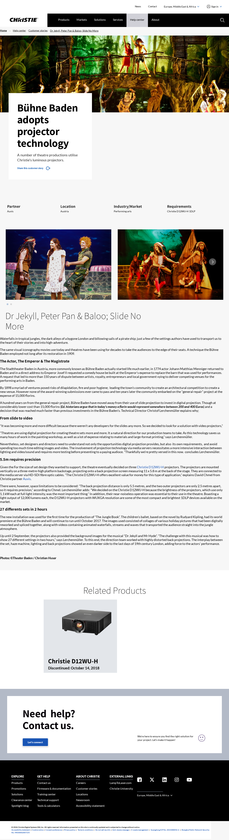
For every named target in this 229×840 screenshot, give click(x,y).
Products (63, 19)
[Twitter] (152, 780)
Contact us (44, 782)
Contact (152, 6)
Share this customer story (30, 168)
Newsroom (83, 800)
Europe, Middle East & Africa (180, 6)
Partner (13, 206)
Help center (137, 19)
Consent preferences (53, 830)
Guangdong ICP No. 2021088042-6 (165, 830)
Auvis (27, 479)
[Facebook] (139, 780)
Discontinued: (59, 668)
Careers (81, 782)
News (138, 6)
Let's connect (35, 742)
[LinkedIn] (164, 780)
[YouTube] (189, 780)
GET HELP (43, 776)
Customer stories (38, 30)
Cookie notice (37, 830)
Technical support (48, 800)
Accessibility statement (90, 805)
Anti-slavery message (120, 830)
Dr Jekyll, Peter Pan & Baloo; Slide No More (74, 30)
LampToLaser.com (120, 782)
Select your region (150, 789)
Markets (82, 19)
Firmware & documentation (54, 788)
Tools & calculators (48, 805)
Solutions (100, 19)
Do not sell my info (102, 830)
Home (3, 30)
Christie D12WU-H (150, 467)
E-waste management (139, 830)
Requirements (179, 206)
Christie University (121, 788)
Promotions (18, 788)
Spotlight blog (20, 805)
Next (212, 262)
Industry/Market (128, 206)
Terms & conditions (85, 830)
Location (67, 206)
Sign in (215, 6)
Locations (82, 794)
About (155, 19)
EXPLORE (17, 776)
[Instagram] (177, 780)
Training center (46, 794)
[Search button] (222, 20)
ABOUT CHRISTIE (88, 776)
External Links (121, 776)
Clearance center (21, 800)
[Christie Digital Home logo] (23, 20)
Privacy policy (69, 830)
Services (118, 19)
